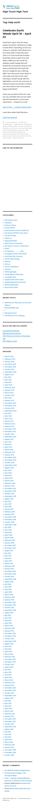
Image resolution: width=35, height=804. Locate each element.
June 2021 (8, 442)
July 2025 (8, 377)
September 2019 (10, 496)
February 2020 (10, 483)
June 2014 (8, 646)
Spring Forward (10, 313)
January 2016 (9, 600)
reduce (14, 136)
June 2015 (8, 618)
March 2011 (9, 742)
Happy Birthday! (11, 241)
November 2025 (10, 367)
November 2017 (10, 548)
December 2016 (10, 571)
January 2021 (9, 455)
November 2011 (10, 721)
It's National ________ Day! (14, 251)
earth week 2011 (11, 132)
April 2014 (8, 651)
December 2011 (10, 719)
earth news (21, 130)
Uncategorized (7, 124)
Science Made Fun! (11, 122)
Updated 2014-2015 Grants (14, 280)
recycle (9, 136)
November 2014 (10, 636)
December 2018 (10, 517)
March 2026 (9, 356)
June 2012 (8, 703)
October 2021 (9, 434)
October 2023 (9, 395)
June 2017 (8, 556)
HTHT (7, 248)
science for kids (26, 136)
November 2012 (10, 690)
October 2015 (9, 607)
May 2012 (8, 706)
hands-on (8, 238)
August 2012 (9, 698)
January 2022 (9, 426)
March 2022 (9, 421)
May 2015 (8, 620)
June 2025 (8, 380)
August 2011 (9, 729)
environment (7, 134)
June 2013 (8, 672)
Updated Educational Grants (15, 282)
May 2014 (8, 649)
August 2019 (9, 499)
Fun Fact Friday (10, 236)
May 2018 (8, 532)
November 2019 (10, 491)
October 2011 (9, 724)
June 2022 (8, 416)
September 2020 (11, 465)
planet (5, 136)
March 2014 (9, 654)
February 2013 (10, 683)
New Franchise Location (14, 256)
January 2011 (9, 747)
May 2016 (8, 589)
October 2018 (9, 522)
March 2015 (9, 626)
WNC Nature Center (10, 341)
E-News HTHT (10, 228)
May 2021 (8, 444)
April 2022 (8, 418)
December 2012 (10, 688)
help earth (14, 134)
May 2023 (8, 398)
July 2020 (8, 470)
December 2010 (10, 750)
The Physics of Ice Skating (14, 315)
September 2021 (10, 437)
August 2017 (9, 551)
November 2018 (10, 519)
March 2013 (9, 680)
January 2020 (9, 486)
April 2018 (8, 535)
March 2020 (9, 481)
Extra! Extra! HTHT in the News (16, 233)
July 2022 (8, 413)
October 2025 (9, 369)
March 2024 (9, 393)
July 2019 (8, 501)
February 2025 (10, 387)
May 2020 (8, 475)
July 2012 (8, 701)
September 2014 (10, 641)
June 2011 (8, 734)
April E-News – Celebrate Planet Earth (17, 107)
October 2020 (10, 462)
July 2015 (8, 615)
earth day (25, 128)
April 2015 (8, 623)
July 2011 (8, 732)
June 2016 (8, 587)
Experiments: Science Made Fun (17, 230)
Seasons (8, 269)
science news (7, 138)
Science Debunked (11, 267)
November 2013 (10, 662)
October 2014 (9, 639)
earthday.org (21, 132)
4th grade (8, 223)
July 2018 (8, 527)
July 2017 (8, 553)
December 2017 (10, 545)
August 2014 (9, 644)
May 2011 (8, 737)
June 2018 (8, 530)
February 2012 (10, 714)
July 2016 (8, 584)
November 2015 (10, 605)
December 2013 (10, 659)
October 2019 (9, 494)
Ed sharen (8, 773)
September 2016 (10, 579)
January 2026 (9, 362)
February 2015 (10, 628)
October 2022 (9, 408)
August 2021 (9, 439)
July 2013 (8, 670)
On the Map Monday (12, 259)
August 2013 (9, 667)
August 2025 (9, 374)
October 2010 (9, 755)
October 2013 (9, 664)
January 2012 (9, 716)
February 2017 (10, 566)
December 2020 (10, 457)
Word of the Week (11, 287)
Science (7, 264)
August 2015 (9, 613)
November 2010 (10, 752)
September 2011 (10, 727)
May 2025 (8, 382)
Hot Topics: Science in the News (17, 246)
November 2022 (10, 406)
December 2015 (10, 602)
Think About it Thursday (14, 274)
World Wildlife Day (12, 308)
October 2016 (9, 576)
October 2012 (9, 693)
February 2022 (10, 424)
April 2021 (8, 447)
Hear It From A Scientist (13, 243)
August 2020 (9, 468)
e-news (19, 128)
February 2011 (10, 745)
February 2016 (10, 597)
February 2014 (10, 657)
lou (6, 770)
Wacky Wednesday (11, 285)
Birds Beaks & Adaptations (20, 770)
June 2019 (8, 504)
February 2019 (10, 512)
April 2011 (8, 739)
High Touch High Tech (15, 11)
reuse (19, 136)
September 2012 (10, 695)
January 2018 (9, 543)
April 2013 (8, 677)
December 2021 (10, 429)
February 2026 (10, 359)
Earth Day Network (10, 117)
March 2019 (9, 509)
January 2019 (9, 514)
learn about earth (23, 134)
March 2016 (9, 595)
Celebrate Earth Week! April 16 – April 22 (17, 33)
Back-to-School (10, 225)
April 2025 (8, 385)
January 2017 (9, 569)
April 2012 (8, 708)
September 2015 (10, 610)
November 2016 (10, 574)
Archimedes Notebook (11, 331)
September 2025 (10, 372)
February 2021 (10, 452)
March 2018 (9, 538)
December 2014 (10, 633)
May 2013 (8, 675)
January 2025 (9, 390)
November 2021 (10, 431)
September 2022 (11, 411)
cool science (13, 128)
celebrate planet (12, 126)
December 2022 (10, 403)
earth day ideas (12, 130)
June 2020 (8, 473)
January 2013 (9, 685)
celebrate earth (18, 124)
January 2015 (9, 631)
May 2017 (8, 558)
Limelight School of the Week (16, 254)
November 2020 (10, 460)
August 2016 (9, 582)
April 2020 (9, 478)
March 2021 (9, 450)
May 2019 (8, 506)
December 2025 (10, 364)
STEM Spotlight (10, 272)
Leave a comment (18, 138)
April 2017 (8, 561)
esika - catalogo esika (13, 778)
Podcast (7, 261)
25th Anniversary (11, 220)
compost (20, 126)
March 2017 (9, 563)
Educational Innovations (12, 333)
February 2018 (10, 540)
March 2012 (9, 711)
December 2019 (10, 488)
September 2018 (10, 525)
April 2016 (8, 592)
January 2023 (9, 400)
